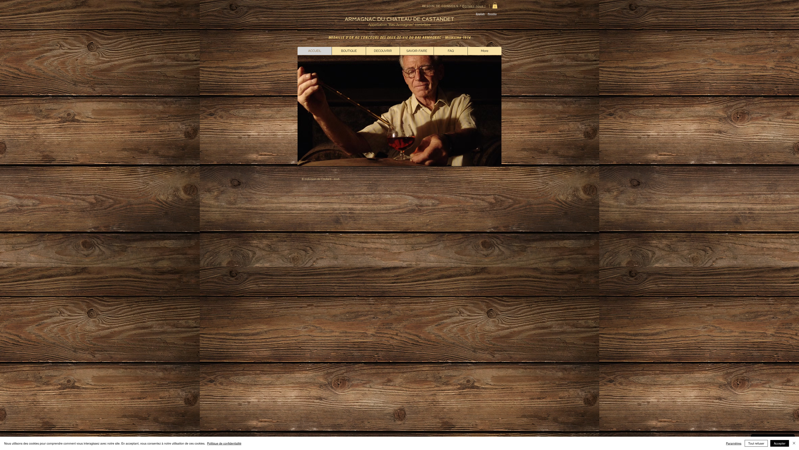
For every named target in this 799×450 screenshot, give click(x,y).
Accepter (779, 443)
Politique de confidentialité (224, 443)
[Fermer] (794, 443)
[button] (495, 5)
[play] (493, 162)
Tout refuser (756, 443)
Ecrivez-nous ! (474, 6)
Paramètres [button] (733, 443)
